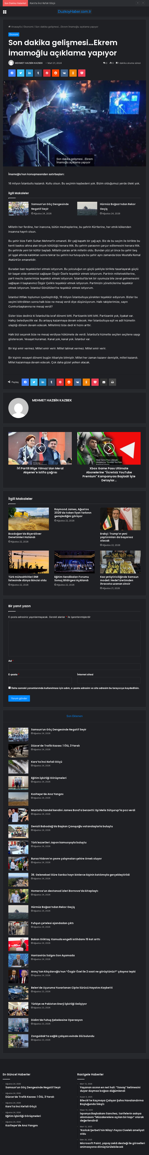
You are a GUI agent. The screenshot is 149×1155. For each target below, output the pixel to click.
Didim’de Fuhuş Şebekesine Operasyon (57, 1020)
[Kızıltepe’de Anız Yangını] (18, 799)
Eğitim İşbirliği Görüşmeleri (49, 778)
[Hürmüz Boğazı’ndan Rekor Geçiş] (87, 208)
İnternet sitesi (85, 674)
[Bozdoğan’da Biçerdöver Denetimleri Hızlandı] (28, 519)
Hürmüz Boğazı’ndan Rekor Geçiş (53, 907)
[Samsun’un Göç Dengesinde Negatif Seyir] (19, 208)
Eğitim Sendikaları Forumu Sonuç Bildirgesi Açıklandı (71, 578)
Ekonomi (28, 26)
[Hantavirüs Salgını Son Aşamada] (18, 960)
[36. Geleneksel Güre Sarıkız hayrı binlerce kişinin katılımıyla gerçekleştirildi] (18, 880)
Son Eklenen (75, 716)
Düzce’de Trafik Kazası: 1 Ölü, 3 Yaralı (55, 745)
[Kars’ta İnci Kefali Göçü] (18, 767)
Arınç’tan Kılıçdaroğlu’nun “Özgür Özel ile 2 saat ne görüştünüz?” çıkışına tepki (83, 971)
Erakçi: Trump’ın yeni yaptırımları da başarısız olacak (116, 537)
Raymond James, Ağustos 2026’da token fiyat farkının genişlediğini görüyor (72, 512)
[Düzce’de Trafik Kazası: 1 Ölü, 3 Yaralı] (18, 750)
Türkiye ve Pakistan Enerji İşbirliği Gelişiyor (59, 1004)
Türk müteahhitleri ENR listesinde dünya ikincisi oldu (27, 578)
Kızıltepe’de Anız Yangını (47, 794)
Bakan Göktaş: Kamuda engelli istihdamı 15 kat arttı (65, 939)
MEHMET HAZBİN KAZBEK (29, 63)
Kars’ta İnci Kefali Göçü (42, 3)
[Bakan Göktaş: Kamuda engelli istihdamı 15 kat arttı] (18, 944)
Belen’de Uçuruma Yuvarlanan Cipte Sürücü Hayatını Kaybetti (72, 987)
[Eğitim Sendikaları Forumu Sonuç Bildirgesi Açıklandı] (74, 562)
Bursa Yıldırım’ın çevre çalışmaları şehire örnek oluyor (66, 858)
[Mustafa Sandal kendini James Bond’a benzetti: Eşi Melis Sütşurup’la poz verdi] (18, 815)
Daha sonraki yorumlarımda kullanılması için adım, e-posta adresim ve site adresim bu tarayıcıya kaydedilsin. (75, 688)
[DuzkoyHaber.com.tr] (74, 11)
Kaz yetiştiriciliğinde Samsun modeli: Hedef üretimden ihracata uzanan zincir (119, 580)
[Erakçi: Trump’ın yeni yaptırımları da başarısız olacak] (120, 519)
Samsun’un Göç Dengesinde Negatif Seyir (58, 729)
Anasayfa (16, 26)
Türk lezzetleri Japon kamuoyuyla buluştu (58, 842)
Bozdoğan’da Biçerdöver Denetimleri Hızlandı (24, 535)
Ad (10, 660)
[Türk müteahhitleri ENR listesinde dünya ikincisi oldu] (28, 562)
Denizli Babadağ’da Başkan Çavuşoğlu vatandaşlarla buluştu (72, 826)
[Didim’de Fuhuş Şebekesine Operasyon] (18, 1025)
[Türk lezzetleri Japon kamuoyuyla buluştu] (18, 847)
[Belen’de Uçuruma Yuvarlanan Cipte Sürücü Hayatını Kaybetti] (18, 992)
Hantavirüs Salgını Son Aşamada (53, 955)
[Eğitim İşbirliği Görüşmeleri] (18, 783)
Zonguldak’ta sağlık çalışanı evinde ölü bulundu (62, 1036)
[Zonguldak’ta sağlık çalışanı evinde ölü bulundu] (18, 1041)
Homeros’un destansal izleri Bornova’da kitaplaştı (64, 891)
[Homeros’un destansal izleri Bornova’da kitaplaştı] (18, 896)
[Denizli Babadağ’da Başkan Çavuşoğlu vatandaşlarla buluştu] (18, 831)
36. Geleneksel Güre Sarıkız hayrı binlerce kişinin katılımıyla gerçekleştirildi (80, 875)
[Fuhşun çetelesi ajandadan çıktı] (18, 928)
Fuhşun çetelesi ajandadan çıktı (52, 923)
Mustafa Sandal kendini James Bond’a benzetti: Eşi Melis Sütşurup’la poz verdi (83, 810)
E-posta (13, 674)
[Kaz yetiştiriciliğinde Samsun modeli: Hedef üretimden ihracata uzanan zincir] (120, 562)
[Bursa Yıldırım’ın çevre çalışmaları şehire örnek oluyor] (18, 863)
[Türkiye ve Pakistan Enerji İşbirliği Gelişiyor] (18, 1009)
